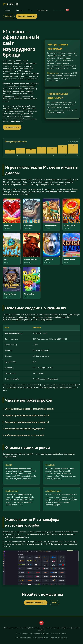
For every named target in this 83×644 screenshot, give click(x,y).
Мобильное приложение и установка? (24, 435)
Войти (54, 603)
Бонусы (7, 10)
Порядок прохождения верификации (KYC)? (27, 415)
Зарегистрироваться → (35, 603)
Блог (30, 10)
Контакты (19, 10)
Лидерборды (42, 10)
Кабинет (9, 16)
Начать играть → (12, 127)
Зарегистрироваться (26, 16)
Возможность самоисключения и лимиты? (27, 422)
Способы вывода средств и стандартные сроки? (29, 408)
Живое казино (60, 10)
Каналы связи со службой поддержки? (25, 428)
